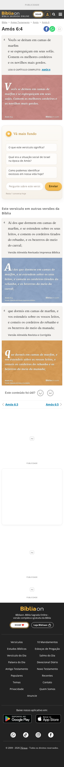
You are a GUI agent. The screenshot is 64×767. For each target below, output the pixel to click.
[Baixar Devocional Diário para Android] (17, 719)
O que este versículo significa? (26, 147)
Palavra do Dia (16, 662)
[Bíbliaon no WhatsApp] (13, 735)
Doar (38, 14)
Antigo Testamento (17, 669)
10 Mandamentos (47, 642)
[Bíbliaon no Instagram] (38, 735)
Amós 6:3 (11, 404)
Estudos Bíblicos (16, 648)
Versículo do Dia (16, 655)
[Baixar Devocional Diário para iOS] (48, 719)
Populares (17, 675)
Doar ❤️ (19, 624)
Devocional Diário (47, 662)
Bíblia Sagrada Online (15, 16)
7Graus (24, 747)
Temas (17, 682)
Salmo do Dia (47, 655)
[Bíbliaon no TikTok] (25, 735)
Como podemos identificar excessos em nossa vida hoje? (26, 172)
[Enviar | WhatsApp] (52, 29)
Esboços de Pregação (47, 648)
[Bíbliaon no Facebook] (51, 735)
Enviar (53, 186)
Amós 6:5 (52, 404)
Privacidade (17, 689)
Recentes (47, 675)
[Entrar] (47, 14)
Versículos (17, 642)
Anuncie (32, 695)
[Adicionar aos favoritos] (59, 29)
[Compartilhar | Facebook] (46, 29)
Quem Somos (47, 689)
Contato (47, 682)
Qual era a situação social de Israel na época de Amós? (29, 158)
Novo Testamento (47, 669)
